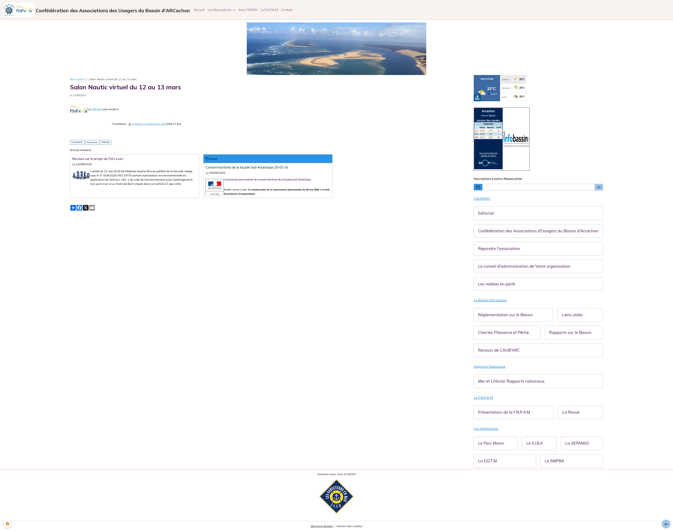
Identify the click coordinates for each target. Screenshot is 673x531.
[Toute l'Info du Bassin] (516, 139)
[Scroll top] (666, 524)
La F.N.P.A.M (269, 10)
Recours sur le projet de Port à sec (97, 159)
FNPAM (96, 109)
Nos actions (77, 79)
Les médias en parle (496, 284)
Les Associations (220, 10)
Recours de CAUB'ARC (499, 350)
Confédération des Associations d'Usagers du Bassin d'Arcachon (538, 231)
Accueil (199, 10)
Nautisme (92, 142)
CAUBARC (77, 142)
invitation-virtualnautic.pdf (148, 124)
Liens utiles (572, 315)
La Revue (571, 412)
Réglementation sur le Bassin (505, 315)
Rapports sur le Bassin (570, 332)
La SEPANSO (577, 443)
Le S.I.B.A (534, 443)
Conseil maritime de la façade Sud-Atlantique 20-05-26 (247, 167)
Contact (287, 10)
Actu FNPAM (247, 10)
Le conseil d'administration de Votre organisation (524, 266)
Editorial (486, 213)
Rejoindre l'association (499, 248)
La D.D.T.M (487, 461)
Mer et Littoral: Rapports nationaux (511, 381)
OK (599, 187)
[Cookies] (7, 524)
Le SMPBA (554, 461)
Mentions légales (322, 526)
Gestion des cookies (349, 526)
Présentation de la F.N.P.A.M (504, 412)
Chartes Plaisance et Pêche (503, 332)
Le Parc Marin (491, 443)
